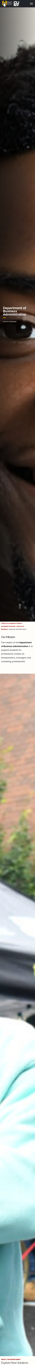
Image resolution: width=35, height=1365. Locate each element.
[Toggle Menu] (31, 4)
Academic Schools (8, 626)
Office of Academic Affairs (11, 623)
